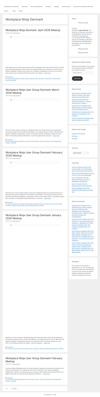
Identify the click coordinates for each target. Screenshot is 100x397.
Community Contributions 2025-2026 (83, 6)
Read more (47, 73)
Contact (21, 11)
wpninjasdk (13, 80)
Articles (6, 11)
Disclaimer (48, 6)
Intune (17, 348)
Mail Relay (30, 203)
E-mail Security (15, 203)
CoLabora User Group (78, 133)
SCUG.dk (74, 138)
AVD (8, 141)
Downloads (25, 6)
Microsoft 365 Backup (19, 141)
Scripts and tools (66, 6)
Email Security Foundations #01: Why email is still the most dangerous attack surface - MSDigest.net (83, 244)
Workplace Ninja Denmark (31, 205)
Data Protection (16, 78)
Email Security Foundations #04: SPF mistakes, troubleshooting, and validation (83, 113)
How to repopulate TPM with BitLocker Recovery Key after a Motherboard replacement (81, 179)
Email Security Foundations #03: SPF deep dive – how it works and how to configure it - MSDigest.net (83, 221)
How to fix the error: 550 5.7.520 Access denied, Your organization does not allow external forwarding (82, 169)
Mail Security (37, 203)
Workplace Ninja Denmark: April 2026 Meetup (33, 30)
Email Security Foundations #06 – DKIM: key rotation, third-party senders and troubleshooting (82, 95)
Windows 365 (48, 78)
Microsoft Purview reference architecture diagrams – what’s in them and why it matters (81, 101)
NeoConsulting (83, 36)
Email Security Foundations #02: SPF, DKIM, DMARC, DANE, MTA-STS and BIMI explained (83, 250)
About (14, 11)
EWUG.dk (75, 136)
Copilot (11, 141)
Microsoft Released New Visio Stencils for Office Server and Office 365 (82, 190)
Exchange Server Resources (11, 6)
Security (27, 78)
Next (15, 388)
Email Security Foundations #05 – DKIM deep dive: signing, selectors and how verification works (82, 107)
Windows (14, 205)
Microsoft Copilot (29, 141)
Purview (22, 78)
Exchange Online (23, 203)
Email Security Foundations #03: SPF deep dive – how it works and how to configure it (83, 238)
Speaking (56, 6)
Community (10, 76)
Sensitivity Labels (33, 78)
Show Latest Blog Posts (36, 6)
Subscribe (77, 78)
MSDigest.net (9, 2)
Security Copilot (58, 203)
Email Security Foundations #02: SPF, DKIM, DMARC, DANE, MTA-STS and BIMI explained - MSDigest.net (83, 233)
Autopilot (9, 78)
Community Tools (11, 348)
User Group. (41, 78)
